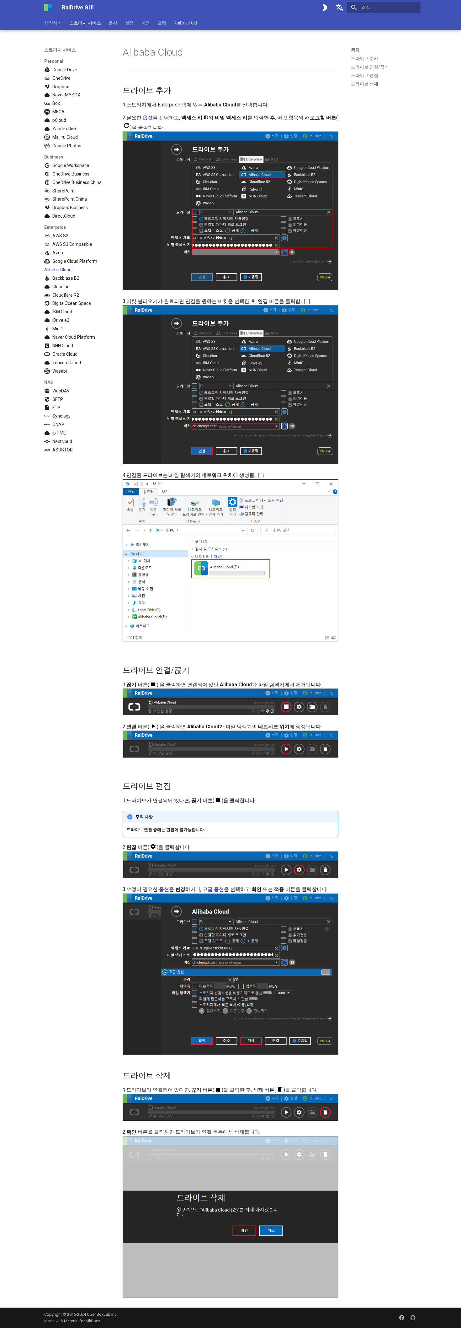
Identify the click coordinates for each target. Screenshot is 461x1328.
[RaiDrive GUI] (48, 7)
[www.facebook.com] (402, 1318)
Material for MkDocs (82, 1321)
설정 (129, 22)
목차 (355, 49)
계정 (145, 22)
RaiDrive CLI (185, 22)
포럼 (161, 22)
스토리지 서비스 (85, 22)
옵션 (113, 22)
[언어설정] (339, 7)
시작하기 (53, 22)
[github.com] (413, 1318)
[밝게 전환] (324, 7)
